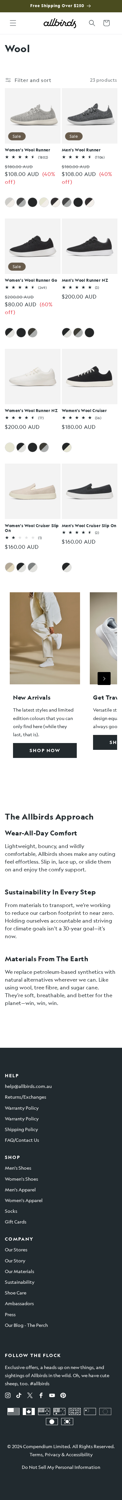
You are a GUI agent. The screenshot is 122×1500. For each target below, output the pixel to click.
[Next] (104, 678)
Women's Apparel (24, 1200)
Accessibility (79, 1454)
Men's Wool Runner (81, 150)
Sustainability (19, 1282)
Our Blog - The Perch (26, 1325)
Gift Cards (15, 1221)
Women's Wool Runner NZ (31, 410)
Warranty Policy (22, 1108)
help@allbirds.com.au (28, 1086)
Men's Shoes (18, 1168)
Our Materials (19, 1271)
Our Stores (16, 1249)
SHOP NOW (45, 750)
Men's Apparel (20, 1189)
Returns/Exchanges (25, 1097)
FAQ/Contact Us (22, 1140)
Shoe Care (15, 1292)
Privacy (53, 1454)
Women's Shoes (21, 1179)
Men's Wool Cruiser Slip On (89, 525)
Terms (36, 1454)
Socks (11, 1211)
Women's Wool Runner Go (31, 280)
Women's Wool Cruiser (84, 410)
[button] (13, 23)
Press (10, 1314)
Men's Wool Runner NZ (85, 280)
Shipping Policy (21, 1129)
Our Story (15, 1260)
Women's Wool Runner (27, 150)
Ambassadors (19, 1303)
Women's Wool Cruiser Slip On (32, 528)
